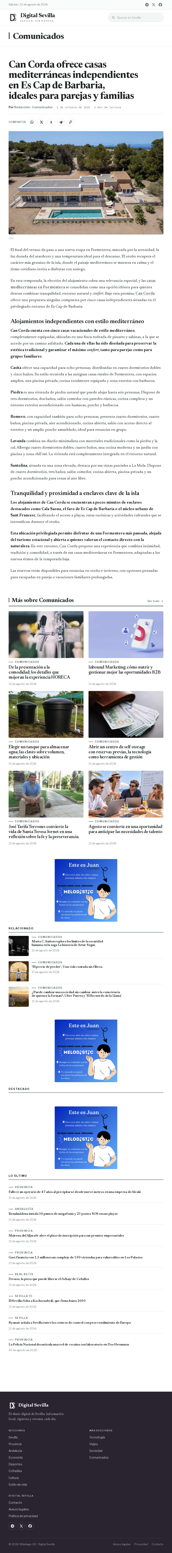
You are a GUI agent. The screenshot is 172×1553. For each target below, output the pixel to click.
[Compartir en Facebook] (51, 122)
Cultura (14, 1478)
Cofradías (15, 1471)
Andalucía (15, 1450)
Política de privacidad (23, 1516)
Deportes (15, 1464)
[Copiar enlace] (70, 122)
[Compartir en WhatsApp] (32, 122)
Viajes (93, 1444)
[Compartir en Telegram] (61, 122)
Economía (16, 1457)
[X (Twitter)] (153, 4)
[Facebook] (160, 4)
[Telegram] (147, 4)
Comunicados (38, 37)
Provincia (15, 1444)
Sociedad (95, 1450)
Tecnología (97, 1437)
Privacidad (141, 1544)
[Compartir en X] (42, 122)
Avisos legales (19, 1509)
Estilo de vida (18, 1484)
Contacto (15, 1502)
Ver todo (153, 601)
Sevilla (13, 1437)
